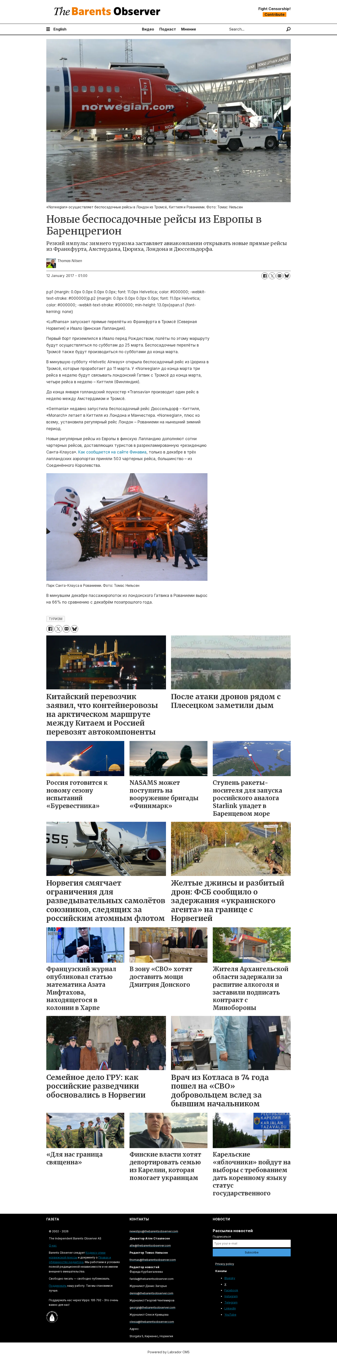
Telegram (231, 1302)
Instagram (231, 1296)
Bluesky (229, 1278)
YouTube (230, 1314)
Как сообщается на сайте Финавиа (112, 452)
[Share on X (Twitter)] (272, 275)
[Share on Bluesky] (286, 275)
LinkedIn (230, 1308)
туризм (56, 619)
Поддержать (57, 1285)
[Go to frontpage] (108, 12)
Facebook (231, 1290)
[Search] (288, 29)
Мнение (188, 29)
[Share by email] (279, 275)
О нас (53, 1245)
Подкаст (167, 29)
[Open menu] (48, 29)
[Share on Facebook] (264, 275)
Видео (148, 29)
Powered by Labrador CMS (169, 1352)
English (59, 29)
